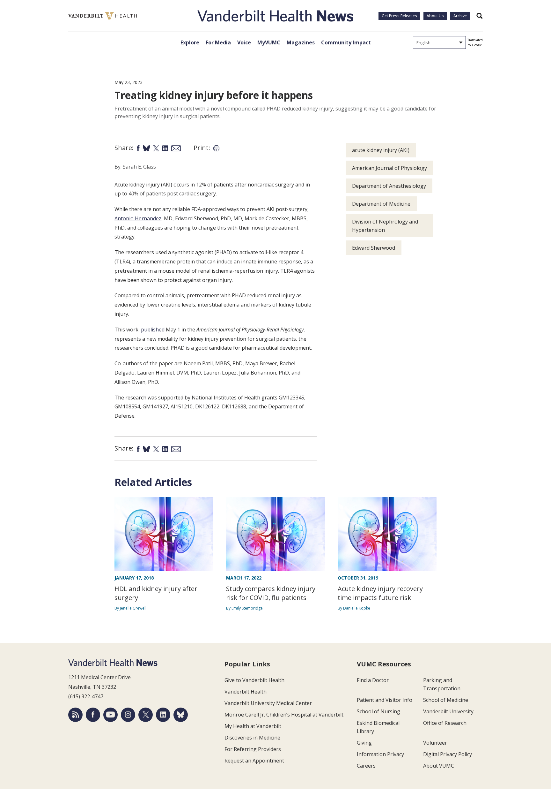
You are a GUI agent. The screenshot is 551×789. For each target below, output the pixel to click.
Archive (460, 16)
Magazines (301, 42)
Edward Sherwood (373, 247)
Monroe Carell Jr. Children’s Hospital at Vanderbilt (283, 714)
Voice (244, 42)
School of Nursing (378, 711)
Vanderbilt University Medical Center (268, 703)
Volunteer (435, 742)
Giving (364, 742)
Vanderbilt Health (245, 691)
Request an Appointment (254, 760)
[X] (145, 715)
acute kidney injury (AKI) (380, 150)
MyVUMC (268, 42)
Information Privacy (380, 754)
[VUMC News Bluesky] (180, 715)
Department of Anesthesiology (389, 185)
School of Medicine (445, 699)
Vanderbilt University (448, 711)
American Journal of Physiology (389, 167)
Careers (366, 765)
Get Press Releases (399, 16)
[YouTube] (110, 715)
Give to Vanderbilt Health (254, 680)
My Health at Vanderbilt (252, 726)
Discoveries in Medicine (252, 737)
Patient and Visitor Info (384, 699)
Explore (189, 42)
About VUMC (438, 765)
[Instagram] (128, 715)
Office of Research (445, 722)
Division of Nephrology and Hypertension (385, 225)
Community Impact (346, 42)
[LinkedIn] (163, 715)
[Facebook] (93, 715)
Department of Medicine (381, 203)
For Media (218, 42)
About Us (435, 16)
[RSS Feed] (75, 715)
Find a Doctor (373, 680)
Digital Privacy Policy (447, 754)
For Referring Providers (252, 749)
